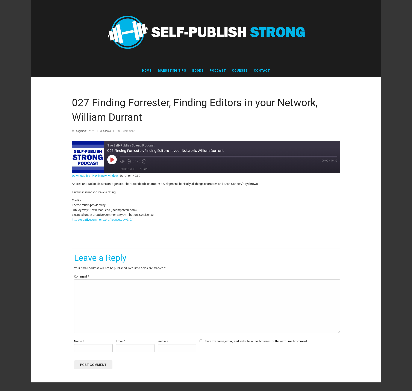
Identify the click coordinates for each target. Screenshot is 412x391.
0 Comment (128, 131)
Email (120, 341)
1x (136, 161)
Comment (81, 276)
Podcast (218, 70)
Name (79, 341)
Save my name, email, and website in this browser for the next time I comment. (256, 341)
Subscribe (128, 169)
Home (147, 70)
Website (163, 341)
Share (144, 169)
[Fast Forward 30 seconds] (144, 161)
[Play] (112, 159)
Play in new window (105, 175)
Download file (81, 175)
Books (197, 70)
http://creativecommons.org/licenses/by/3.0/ (102, 219)
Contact (262, 70)
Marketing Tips (172, 70)
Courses (240, 70)
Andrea (107, 131)
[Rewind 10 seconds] (129, 161)
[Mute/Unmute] (122, 161)
